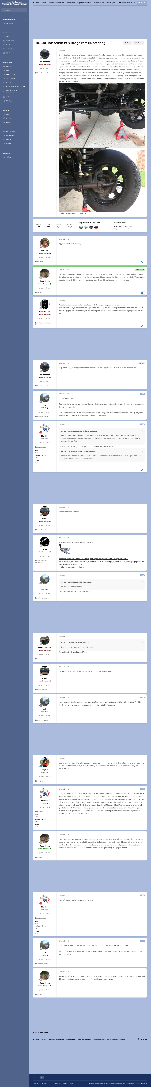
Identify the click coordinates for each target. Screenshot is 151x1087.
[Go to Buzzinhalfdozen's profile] (45, 640)
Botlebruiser (45, 62)
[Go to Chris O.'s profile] (45, 541)
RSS (72, 1083)
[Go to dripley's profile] (45, 762)
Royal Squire (45, 281)
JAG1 (45, 405)
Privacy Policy (46, 1083)
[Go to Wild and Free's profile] (45, 304)
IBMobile (44, 436)
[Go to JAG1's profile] (81, 227)
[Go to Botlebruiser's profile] (45, 54)
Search (8, 10)
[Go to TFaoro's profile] (96, 227)
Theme (36, 1083)
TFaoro (44, 519)
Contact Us (56, 1083)
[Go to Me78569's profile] (45, 243)
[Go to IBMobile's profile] (86, 227)
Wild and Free (44, 312)
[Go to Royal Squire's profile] (91, 227)
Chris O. (45, 549)
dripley (45, 770)
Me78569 (44, 250)
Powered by (137, 1083)
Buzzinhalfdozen (44, 648)
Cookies (64, 1083)
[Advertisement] (90, 22)
